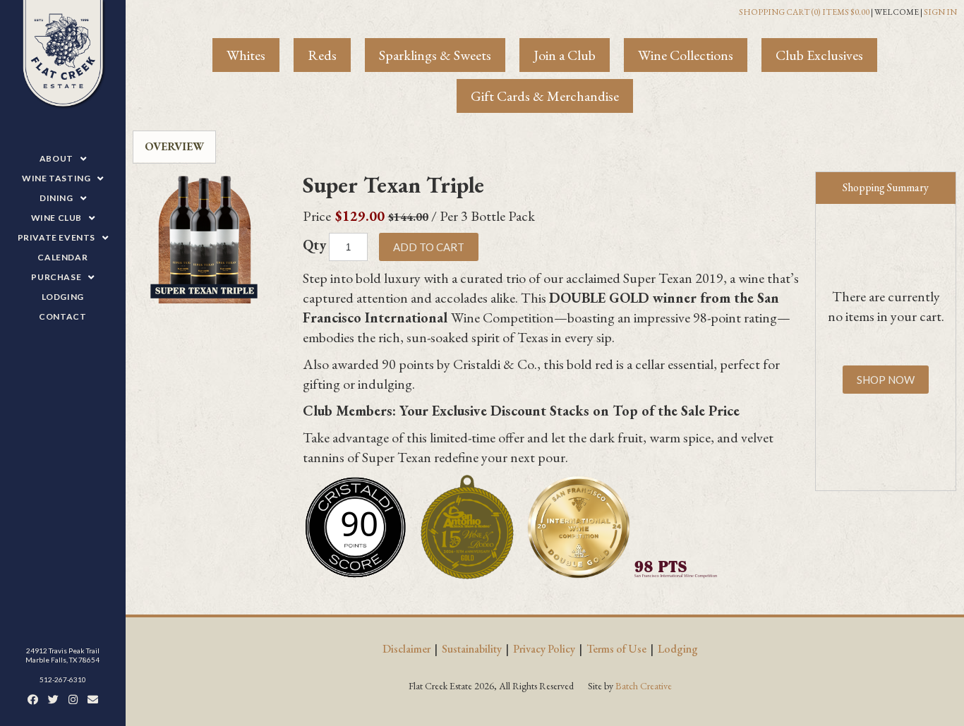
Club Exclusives (819, 55)
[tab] (174, 147)
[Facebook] (33, 699)
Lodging (63, 296)
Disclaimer (406, 648)
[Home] (63, 55)
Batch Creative (643, 685)
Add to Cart (428, 247)
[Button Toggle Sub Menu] (79, 159)
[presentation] (174, 146)
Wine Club (56, 217)
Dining (56, 198)
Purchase (56, 277)
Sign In (940, 12)
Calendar (62, 257)
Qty (314, 245)
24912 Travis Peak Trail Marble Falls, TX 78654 (62, 655)
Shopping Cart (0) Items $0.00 (804, 12)
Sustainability (472, 648)
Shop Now (886, 379)
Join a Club (565, 55)
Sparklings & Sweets (435, 55)
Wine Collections (685, 55)
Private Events (56, 237)
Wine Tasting (56, 178)
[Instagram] (73, 699)
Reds (322, 55)
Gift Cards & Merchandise (545, 96)
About (56, 158)
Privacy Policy (544, 648)
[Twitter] (53, 699)
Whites (246, 55)
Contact (62, 316)
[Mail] (93, 699)
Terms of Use (616, 648)
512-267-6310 (63, 679)
